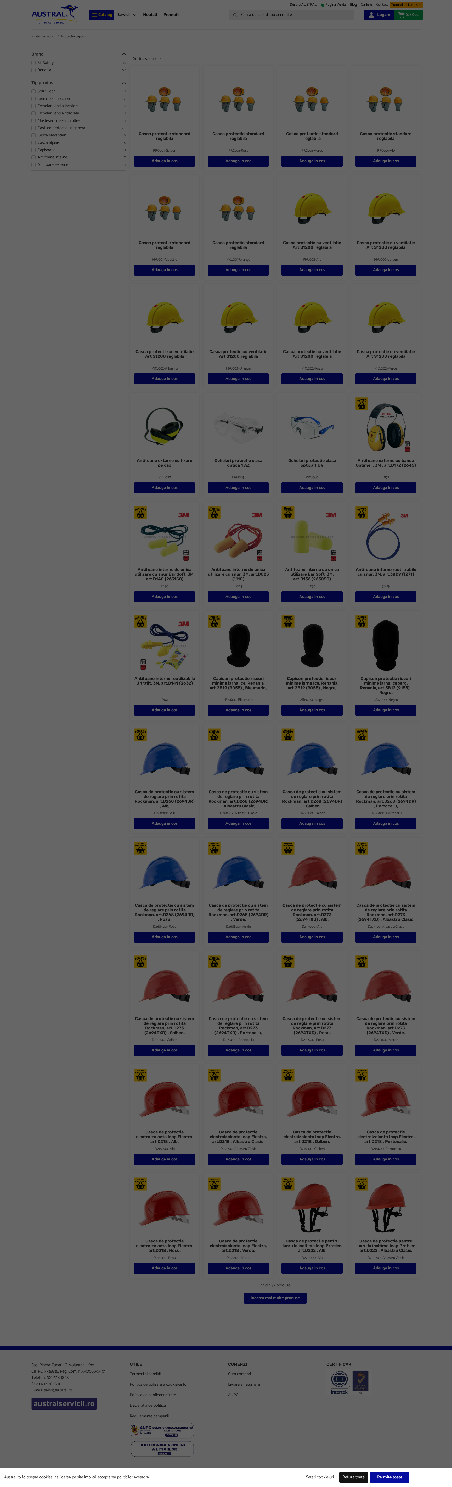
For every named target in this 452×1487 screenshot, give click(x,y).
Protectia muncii (43, 37)
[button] (366, 5)
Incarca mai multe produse (275, 1298)
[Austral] (54, 14)
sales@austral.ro (58, 1390)
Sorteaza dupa (146, 58)
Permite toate (389, 1477)
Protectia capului (73, 37)
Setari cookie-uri (320, 1477)
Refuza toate (354, 1477)
